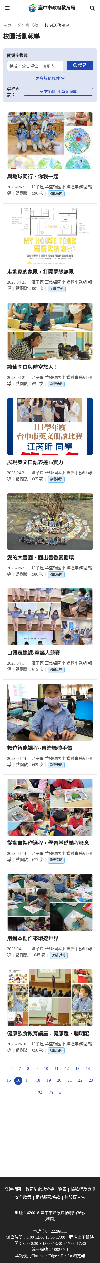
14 (88, 1068)
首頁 (7, 25)
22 (80, 1080)
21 (70, 1080)
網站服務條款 (48, 1197)
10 (46, 1068)
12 (67, 1068)
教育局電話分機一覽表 (45, 1189)
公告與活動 (28, 25)
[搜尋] (80, 65)
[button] (7, 8)
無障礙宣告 (75, 1197)
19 (49, 1080)
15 (9, 1080)
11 (56, 1068)
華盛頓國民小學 (52, 92)
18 (38, 1080)
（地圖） (50, 1219)
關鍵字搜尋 (17, 55)
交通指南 (13, 1189)
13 (77, 1068)
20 (59, 1080)
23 (91, 1080)
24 (40, 1092)
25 (51, 1092)
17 (28, 1080)
